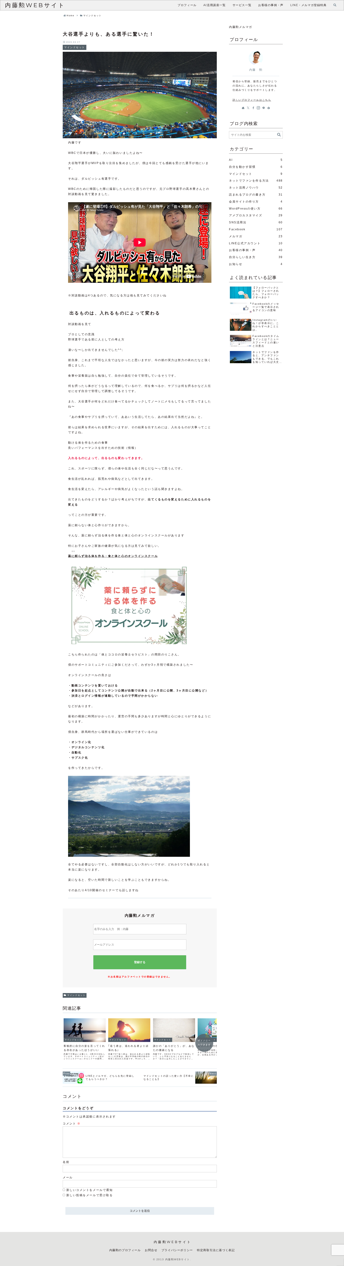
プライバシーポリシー (177, 1250)
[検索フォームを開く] (334, 5)
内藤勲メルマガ (240, 26)
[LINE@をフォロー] (263, 107)
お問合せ (151, 1250)
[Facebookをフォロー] (253, 107)
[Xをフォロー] (248, 107)
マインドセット (76, 995)
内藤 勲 (255, 69)
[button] (279, 135)
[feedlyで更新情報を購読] (268, 107)
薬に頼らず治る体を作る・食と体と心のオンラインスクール (113, 556)
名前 (66, 1162)
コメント (71, 1123)
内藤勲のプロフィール (125, 1250)
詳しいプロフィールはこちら (252, 100)
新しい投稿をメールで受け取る (89, 1195)
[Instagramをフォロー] (258, 107)
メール (68, 1177)
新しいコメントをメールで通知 (89, 1189)
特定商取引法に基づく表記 (216, 1250)
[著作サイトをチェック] (243, 107)
